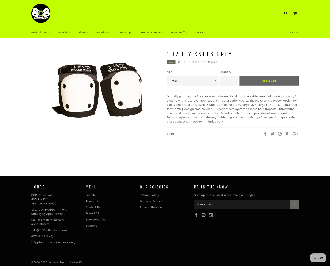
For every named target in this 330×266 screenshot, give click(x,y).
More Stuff (178, 32)
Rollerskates (39, 32)
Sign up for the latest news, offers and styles (224, 195)
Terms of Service (151, 201)
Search (90, 195)
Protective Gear (151, 32)
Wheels (63, 32)
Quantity (225, 72)
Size (169, 72)
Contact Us (93, 207)
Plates (82, 32)
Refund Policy (149, 195)
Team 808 (92, 213)
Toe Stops (126, 32)
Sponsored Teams (98, 219)
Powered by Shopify (71, 262)
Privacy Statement (152, 207)
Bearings (103, 32)
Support (91, 225)
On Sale (200, 32)
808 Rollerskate (50, 262)
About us (92, 201)
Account (294, 32)
